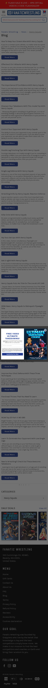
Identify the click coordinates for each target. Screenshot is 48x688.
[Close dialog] (45, 330)
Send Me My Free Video (13, 354)
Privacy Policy (7, 351)
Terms (10, 351)
